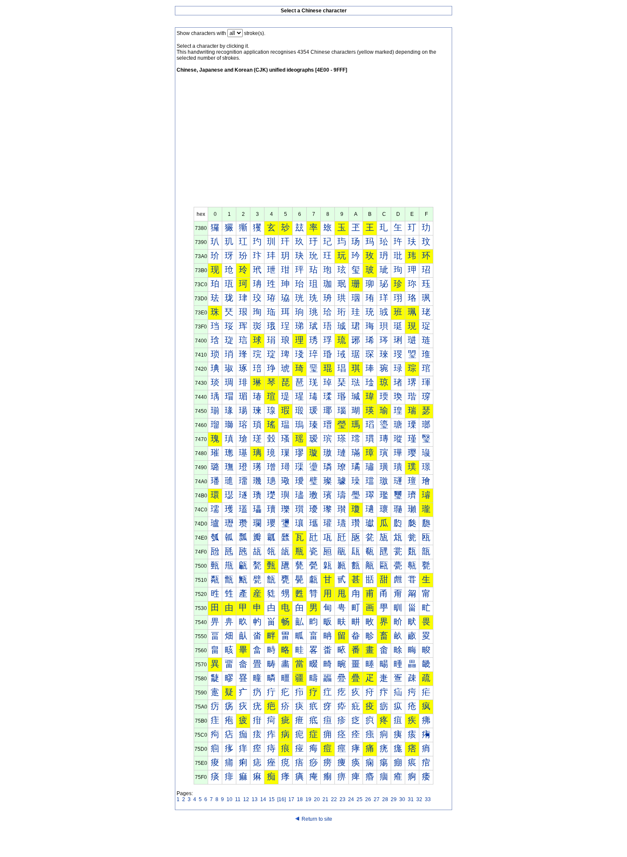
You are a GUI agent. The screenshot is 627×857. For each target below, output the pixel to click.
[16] (281, 799)
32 (419, 799)
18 (300, 799)
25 (360, 799)
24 (351, 799)
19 (308, 799)
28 (385, 799)
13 (255, 799)
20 (317, 799)
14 (263, 799)
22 (334, 799)
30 (402, 799)
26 (368, 799)
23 (342, 799)
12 (246, 799)
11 (238, 799)
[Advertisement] (313, 143)
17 (291, 799)
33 (428, 799)
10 (229, 799)
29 (394, 799)
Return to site (317, 819)
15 (272, 799)
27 (377, 799)
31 (411, 799)
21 (325, 799)
